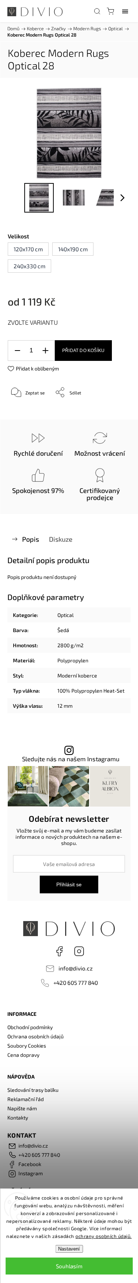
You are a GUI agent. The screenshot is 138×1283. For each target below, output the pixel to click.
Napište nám (22, 1108)
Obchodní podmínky (30, 1027)
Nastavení (69, 1249)
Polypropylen (72, 660)
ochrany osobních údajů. (103, 1236)
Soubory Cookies (26, 1045)
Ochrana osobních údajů (35, 1036)
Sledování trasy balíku (33, 1090)
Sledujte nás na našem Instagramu (71, 759)
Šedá (63, 630)
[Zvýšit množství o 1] (45, 351)
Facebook (59, 951)
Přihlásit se (69, 884)
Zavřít (114, 411)
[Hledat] (97, 11)
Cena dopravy (23, 1055)
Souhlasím (69, 1266)
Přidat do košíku (83, 350)
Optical (65, 615)
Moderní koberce (77, 675)
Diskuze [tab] (60, 539)
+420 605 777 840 (75, 982)
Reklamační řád (25, 1099)
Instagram (79, 951)
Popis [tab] (30, 539)
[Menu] (125, 11)
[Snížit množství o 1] (17, 351)
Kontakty (17, 1117)
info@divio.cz (76, 968)
